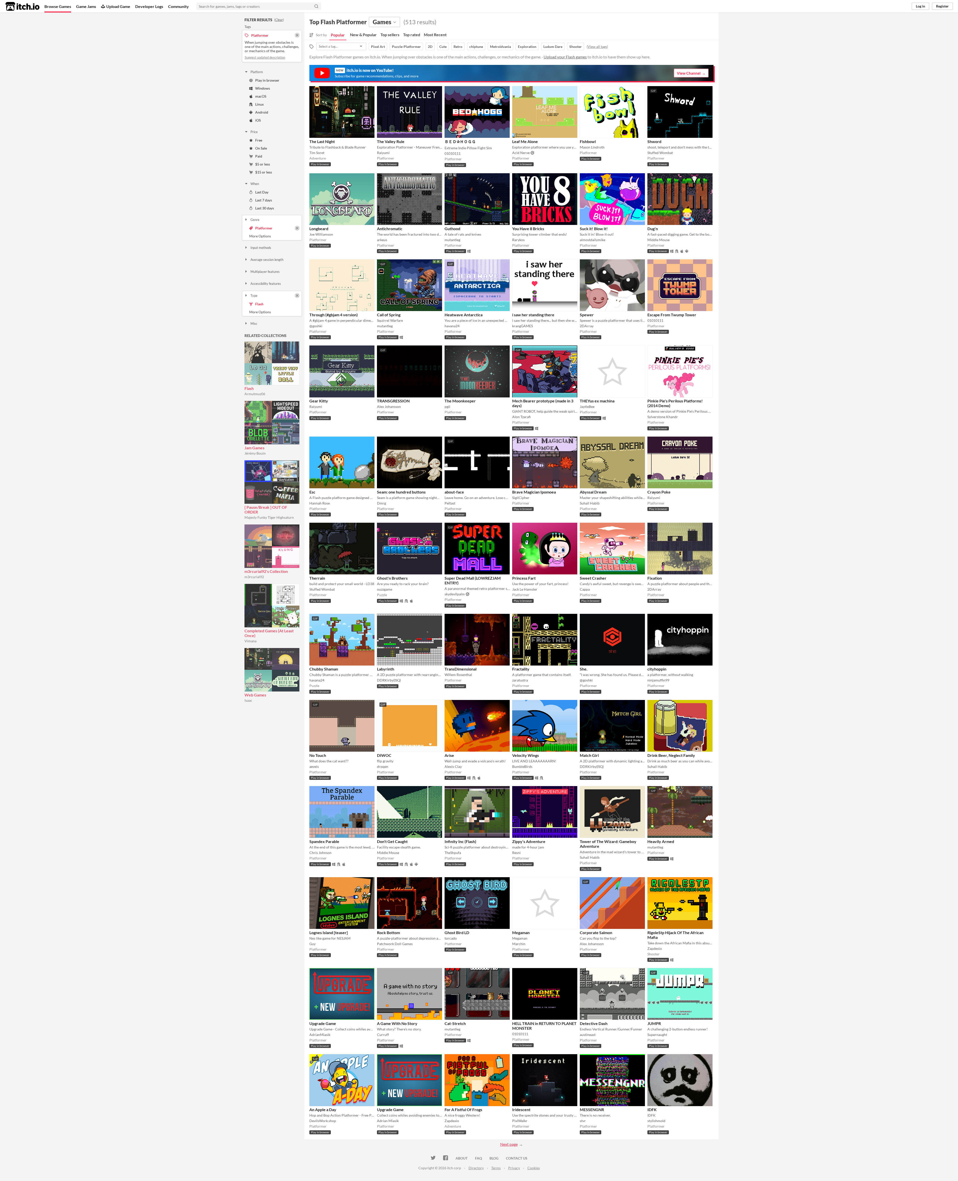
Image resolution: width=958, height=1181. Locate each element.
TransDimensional (461, 669)
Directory (476, 1168)
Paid (258, 156)
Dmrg (381, 503)
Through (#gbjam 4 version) (333, 314)
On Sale (261, 148)
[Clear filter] (297, 228)
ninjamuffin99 (658, 680)
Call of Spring (388, 314)
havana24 (452, 326)
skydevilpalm (455, 594)
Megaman (521, 932)
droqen (382, 766)
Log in (920, 6)
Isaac (248, 700)
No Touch (317, 755)
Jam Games (254, 447)
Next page (509, 1144)
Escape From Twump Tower (671, 314)
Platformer (263, 228)
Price (254, 132)
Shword (654, 141)
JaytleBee (587, 406)
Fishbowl (588, 141)
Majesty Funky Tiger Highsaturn (269, 517)
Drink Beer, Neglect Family (671, 755)
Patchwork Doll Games (395, 944)
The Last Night (322, 141)
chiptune (476, 46)
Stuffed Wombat (660, 153)
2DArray (587, 326)
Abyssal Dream (593, 492)
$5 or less (262, 164)
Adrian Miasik (388, 1121)
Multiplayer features (265, 272)
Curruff (383, 1034)
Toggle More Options (272, 236)
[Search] (316, 6)
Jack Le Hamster (524, 589)
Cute (443, 46)
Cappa (585, 589)
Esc (312, 492)
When (254, 184)
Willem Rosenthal (458, 675)
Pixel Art (378, 46)
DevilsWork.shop (322, 1121)
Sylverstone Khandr (662, 417)
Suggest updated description (265, 57)
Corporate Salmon (596, 932)
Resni (516, 852)
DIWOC (384, 755)
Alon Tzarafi (521, 417)
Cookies (533, 1168)
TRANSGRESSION (393, 400)
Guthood (452, 228)
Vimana (250, 641)
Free (258, 140)
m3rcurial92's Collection (266, 571)
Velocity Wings (525, 755)
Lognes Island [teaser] (328, 932)
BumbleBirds (522, 766)
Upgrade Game (322, 1023)
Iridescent (521, 1109)
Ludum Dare (552, 46)
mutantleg (452, 240)
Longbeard (318, 228)
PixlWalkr (519, 1121)
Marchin (518, 944)
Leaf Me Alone (525, 141)
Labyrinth (385, 669)
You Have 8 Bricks (528, 228)
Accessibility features (265, 284)
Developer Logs (149, 6)
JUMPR (654, 1023)
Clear (279, 20)
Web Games (255, 694)
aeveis (314, 766)
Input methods (260, 248)
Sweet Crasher (593, 578)
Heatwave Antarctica (463, 314)
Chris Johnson (320, 852)
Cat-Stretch (455, 1023)
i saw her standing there (533, 314)
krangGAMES (522, 326)
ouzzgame (384, 589)
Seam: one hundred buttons (401, 492)
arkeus (382, 240)
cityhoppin (656, 669)
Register (942, 6)
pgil (447, 406)
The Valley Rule (390, 141)
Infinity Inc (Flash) (460, 841)
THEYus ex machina (597, 400)
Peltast (450, 503)
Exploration (527, 46)
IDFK (652, 1109)
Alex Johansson (389, 406)
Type (253, 296)
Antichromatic (389, 228)
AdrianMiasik (319, 1034)
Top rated (411, 34)
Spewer (587, 314)
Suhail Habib (589, 503)
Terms (496, 1168)
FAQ (478, 1158)
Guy (312, 944)
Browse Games (57, 6)
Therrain (317, 578)
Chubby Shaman (323, 669)
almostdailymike (592, 240)
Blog (493, 1158)
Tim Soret (316, 153)
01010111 (453, 153)
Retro (458, 46)
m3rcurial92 (254, 577)
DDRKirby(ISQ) (389, 680)
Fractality (520, 669)
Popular (338, 34)
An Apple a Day (322, 1109)
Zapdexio (654, 948)
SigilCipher (520, 498)
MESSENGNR (592, 1109)
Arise (449, 755)
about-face (454, 492)
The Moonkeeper (460, 400)
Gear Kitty (318, 400)
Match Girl (589, 755)
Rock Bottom (388, 932)
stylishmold (656, 1121)
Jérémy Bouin (255, 453)
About (462, 1158)
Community (178, 6)
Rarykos (518, 240)
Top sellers (389, 34)
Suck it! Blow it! (594, 228)
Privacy (514, 1168)
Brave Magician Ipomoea (534, 492)
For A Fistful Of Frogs (463, 1109)
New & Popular (363, 34)
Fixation (654, 578)
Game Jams (86, 6)
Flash (259, 304)
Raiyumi (383, 153)
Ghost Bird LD (457, 932)
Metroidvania (500, 46)
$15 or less (263, 172)
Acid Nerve (521, 153)
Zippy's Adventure (528, 841)
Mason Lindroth (592, 147)
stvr (583, 1121)
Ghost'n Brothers (392, 578)
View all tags (597, 46)
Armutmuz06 (254, 394)
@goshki (315, 326)
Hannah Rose (319, 503)
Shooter (575, 46)
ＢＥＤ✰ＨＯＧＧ (460, 141)
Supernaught (657, 1034)
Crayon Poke (659, 492)
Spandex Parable (324, 841)
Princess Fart (524, 578)
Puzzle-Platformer (406, 46)
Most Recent (435, 34)
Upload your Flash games (565, 56)
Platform (256, 72)
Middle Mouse (658, 240)
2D (430, 46)
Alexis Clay (453, 766)
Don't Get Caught (392, 841)
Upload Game (118, 6)
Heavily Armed (660, 841)
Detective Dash (593, 1023)
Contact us (516, 1158)
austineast (588, 1034)
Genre (254, 220)
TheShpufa (453, 852)
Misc (253, 324)
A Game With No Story (397, 1023)
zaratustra (520, 680)
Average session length (266, 260)
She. (584, 669)
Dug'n (652, 228)
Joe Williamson (321, 234)
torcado (451, 938)
